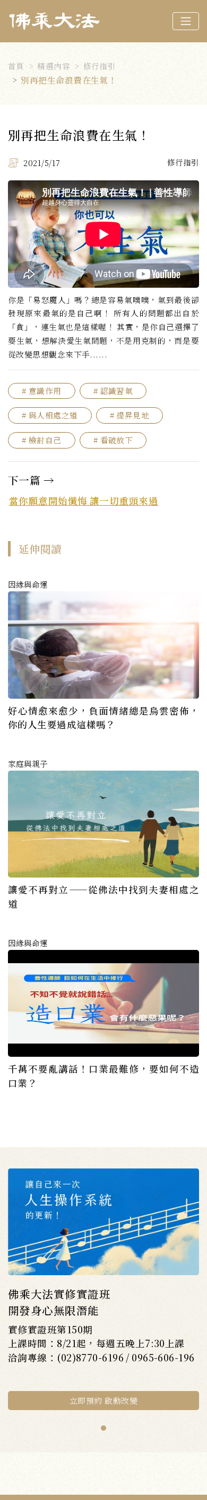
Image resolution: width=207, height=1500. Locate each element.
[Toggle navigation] (185, 21)
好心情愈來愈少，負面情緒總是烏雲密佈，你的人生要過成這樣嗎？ (103, 717)
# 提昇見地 (130, 414)
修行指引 (99, 65)
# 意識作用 (42, 390)
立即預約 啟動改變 (103, 1400)
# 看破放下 (113, 439)
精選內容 (53, 65)
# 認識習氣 (113, 390)
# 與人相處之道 (50, 414)
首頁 (16, 65)
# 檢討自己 (42, 439)
